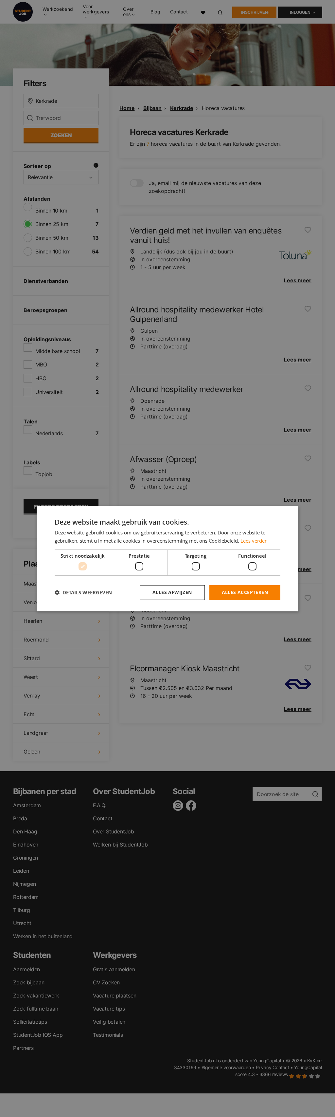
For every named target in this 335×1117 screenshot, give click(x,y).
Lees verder (253, 540)
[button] (83, 592)
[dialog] (167, 558)
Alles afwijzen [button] (172, 592)
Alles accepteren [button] (245, 592)
